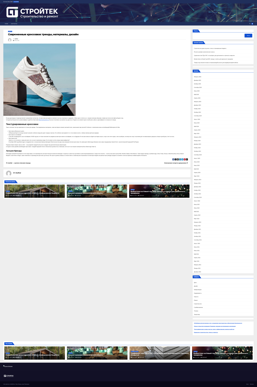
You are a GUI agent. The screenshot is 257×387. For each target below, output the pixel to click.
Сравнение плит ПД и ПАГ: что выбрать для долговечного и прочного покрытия (214, 55)
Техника (196, 311)
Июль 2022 (197, 204)
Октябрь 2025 (197, 83)
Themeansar (26, 384)
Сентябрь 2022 (198, 197)
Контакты (14, 23)
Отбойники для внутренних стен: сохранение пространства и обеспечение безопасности (218, 323)
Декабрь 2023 (197, 144)
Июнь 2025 (197, 91)
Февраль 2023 (197, 179)
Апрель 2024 (197, 130)
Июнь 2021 (197, 250)
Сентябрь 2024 (198, 115)
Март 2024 (196, 133)
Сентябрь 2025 (198, 87)
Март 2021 (196, 261)
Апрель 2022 (197, 215)
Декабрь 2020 (197, 271)
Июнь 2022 (197, 208)
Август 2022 (197, 200)
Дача (195, 282)
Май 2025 (196, 94)
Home (6, 23)
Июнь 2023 (197, 165)
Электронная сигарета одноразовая (175, 163)
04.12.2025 (134, 357)
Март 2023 (196, 176)
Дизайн (196, 286)
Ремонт (196, 300)
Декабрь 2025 (197, 80)
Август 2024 (197, 119)
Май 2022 (196, 211)
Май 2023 (196, 169)
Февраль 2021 (197, 264)
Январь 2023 (197, 183)
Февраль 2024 (197, 137)
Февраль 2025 (197, 101)
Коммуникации (197, 289)
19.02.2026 (9, 357)
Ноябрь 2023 (197, 147)
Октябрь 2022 (197, 193)
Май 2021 (196, 254)
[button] (249, 23)
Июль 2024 (197, 122)
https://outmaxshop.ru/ (44, 119)
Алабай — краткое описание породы (19, 163)
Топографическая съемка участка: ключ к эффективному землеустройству (214, 329)
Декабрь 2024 (197, 105)
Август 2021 (197, 243)
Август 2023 (197, 158)
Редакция (16, 195)
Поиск (196, 31)
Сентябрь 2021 (198, 240)
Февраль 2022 (197, 222)
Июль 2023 (197, 161)
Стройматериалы (198, 307)
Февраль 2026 (197, 76)
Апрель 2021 (197, 257)
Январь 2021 (197, 268)
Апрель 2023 (197, 172)
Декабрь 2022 (197, 186)
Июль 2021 (197, 247)
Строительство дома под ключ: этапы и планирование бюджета (32, 193)
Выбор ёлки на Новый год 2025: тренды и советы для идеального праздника (158, 192)
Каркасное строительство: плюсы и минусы (206, 332)
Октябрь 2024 (197, 112)
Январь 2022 (197, 225)
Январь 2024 (197, 140)
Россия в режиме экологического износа (85, 193)
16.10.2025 (197, 357)
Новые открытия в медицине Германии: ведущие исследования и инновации (215, 326)
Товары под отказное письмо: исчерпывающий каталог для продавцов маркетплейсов (216, 62)
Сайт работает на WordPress (9, 384)
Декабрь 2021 (197, 229)
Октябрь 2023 (197, 151)
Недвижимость (198, 293)
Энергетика (197, 314)
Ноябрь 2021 (197, 232)
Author (16, 38)
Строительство (198, 303)
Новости (10, 31)
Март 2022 (196, 218)
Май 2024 (196, 126)
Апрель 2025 (197, 98)
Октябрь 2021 (197, 236)
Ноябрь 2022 (197, 190)
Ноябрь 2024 (197, 108)
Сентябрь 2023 (198, 154)
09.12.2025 (72, 357)
